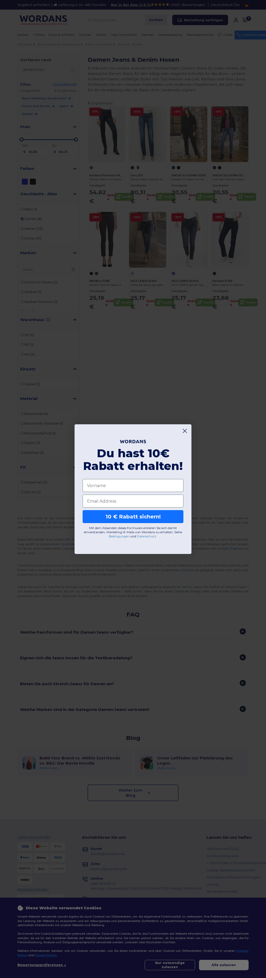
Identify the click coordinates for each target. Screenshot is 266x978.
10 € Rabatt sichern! (133, 517)
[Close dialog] (184, 430)
